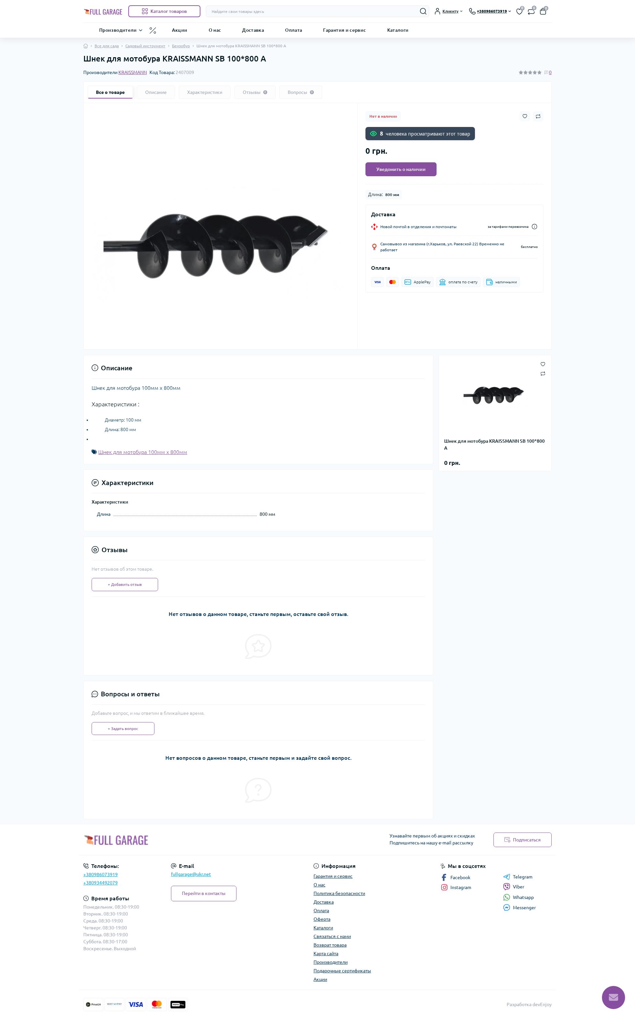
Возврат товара (330, 945)
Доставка (253, 29)
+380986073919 (100, 874)
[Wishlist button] (525, 116)
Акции (180, 29)
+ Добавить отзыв (125, 584)
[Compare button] (538, 116)
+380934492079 (100, 882)
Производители (118, 29)
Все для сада (107, 46)
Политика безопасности (339, 893)
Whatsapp (523, 897)
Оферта (322, 919)
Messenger (524, 907)
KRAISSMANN (132, 72)
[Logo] (103, 11)
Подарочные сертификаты (342, 970)
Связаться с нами (332, 936)
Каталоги (398, 29)
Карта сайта (326, 953)
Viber (518, 886)
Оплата (293, 29)
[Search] (423, 11)
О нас (215, 29)
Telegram (522, 876)
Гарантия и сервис (344, 29)
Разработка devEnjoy (529, 1004)
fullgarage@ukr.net (191, 874)
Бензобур (181, 46)
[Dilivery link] (534, 227)
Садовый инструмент (145, 46)
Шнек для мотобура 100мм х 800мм (142, 452)
